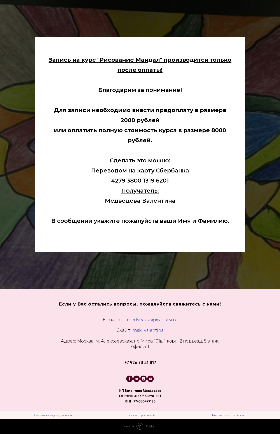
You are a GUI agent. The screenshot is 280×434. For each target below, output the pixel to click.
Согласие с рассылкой (140, 415)
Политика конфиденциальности (53, 415)
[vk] (136, 379)
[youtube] (150, 379)
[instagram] (143, 379)
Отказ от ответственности (227, 415)
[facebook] (129, 379)
